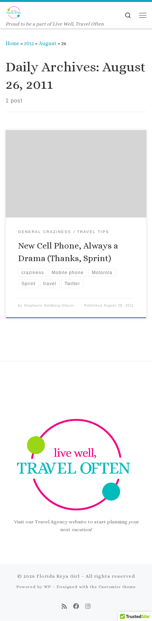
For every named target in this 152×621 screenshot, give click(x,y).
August (47, 43)
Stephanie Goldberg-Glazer (49, 305)
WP (47, 586)
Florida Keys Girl (58, 576)
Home (12, 43)
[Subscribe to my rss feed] (64, 606)
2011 (29, 43)
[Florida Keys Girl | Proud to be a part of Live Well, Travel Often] (14, 11)
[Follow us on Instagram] (87, 606)
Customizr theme (117, 586)
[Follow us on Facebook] (76, 606)
